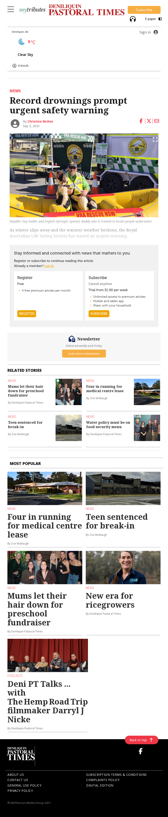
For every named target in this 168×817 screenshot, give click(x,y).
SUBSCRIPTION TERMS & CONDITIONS (116, 775)
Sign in (145, 32)
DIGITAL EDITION (100, 785)
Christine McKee (40, 121)
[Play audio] (132, 18)
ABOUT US (15, 775)
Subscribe (144, 9)
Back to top (138, 740)
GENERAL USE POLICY (24, 785)
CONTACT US (17, 780)
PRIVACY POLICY (20, 791)
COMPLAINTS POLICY (103, 780)
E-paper (151, 19)
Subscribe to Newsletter (84, 354)
